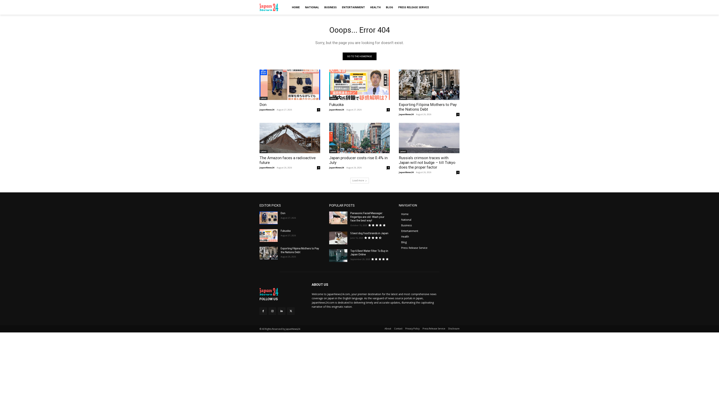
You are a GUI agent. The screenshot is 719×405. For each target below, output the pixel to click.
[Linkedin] (281, 311)
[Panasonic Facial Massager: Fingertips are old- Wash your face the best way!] (338, 218)
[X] (291, 311)
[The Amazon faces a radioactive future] (290, 138)
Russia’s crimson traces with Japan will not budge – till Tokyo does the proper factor (427, 163)
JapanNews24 (267, 109)
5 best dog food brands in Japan (369, 233)
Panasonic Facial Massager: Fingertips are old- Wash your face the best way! (367, 217)
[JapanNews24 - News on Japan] (281, 292)
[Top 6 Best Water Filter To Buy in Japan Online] (338, 255)
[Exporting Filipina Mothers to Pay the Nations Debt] (429, 85)
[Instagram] (272, 311)
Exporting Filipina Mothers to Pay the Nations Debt (428, 107)
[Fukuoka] (359, 85)
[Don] (290, 85)
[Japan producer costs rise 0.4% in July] (359, 138)
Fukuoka (336, 104)
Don (263, 104)
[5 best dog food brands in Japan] (338, 238)
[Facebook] (263, 311)
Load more (358, 180)
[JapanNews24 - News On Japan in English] (273, 7)
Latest (263, 98)
